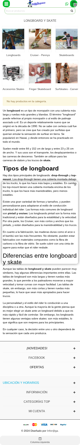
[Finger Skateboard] (39, 73)
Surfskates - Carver (66, 89)
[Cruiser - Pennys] (39, 39)
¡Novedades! (36, 348)
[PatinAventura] (36, 3)
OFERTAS (37, 367)
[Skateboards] (66, 39)
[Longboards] (13, 39)
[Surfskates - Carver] (66, 73)
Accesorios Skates (13, 89)
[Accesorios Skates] (13, 73)
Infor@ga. (53, 430)
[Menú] (6, 3)
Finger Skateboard (40, 89)
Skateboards (66, 55)
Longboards (13, 55)
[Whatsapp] (66, 3)
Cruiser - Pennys (40, 55)
